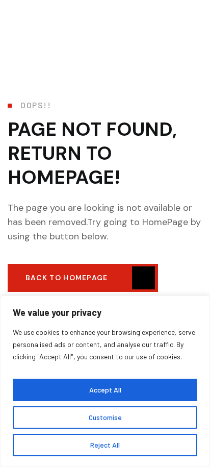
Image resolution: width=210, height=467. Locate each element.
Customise (105, 417)
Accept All (105, 389)
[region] (105, 381)
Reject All (105, 444)
